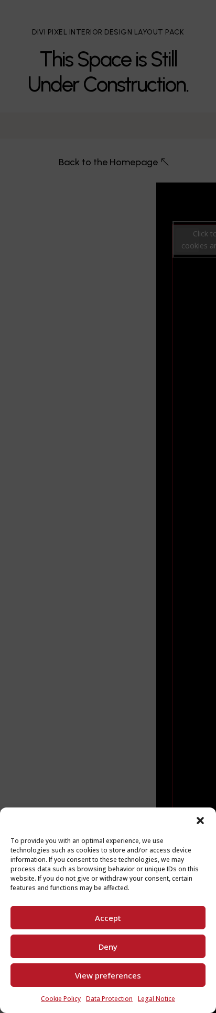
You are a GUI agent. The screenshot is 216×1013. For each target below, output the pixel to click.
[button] (200, 820)
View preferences (108, 975)
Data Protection (109, 998)
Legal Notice (156, 998)
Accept (108, 918)
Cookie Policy (61, 998)
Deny (108, 946)
